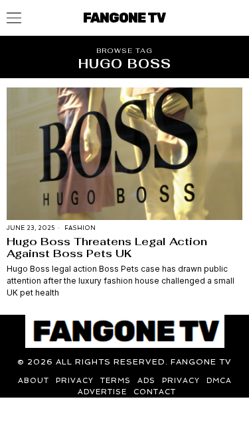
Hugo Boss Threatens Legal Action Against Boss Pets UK (107, 247)
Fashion (80, 228)
